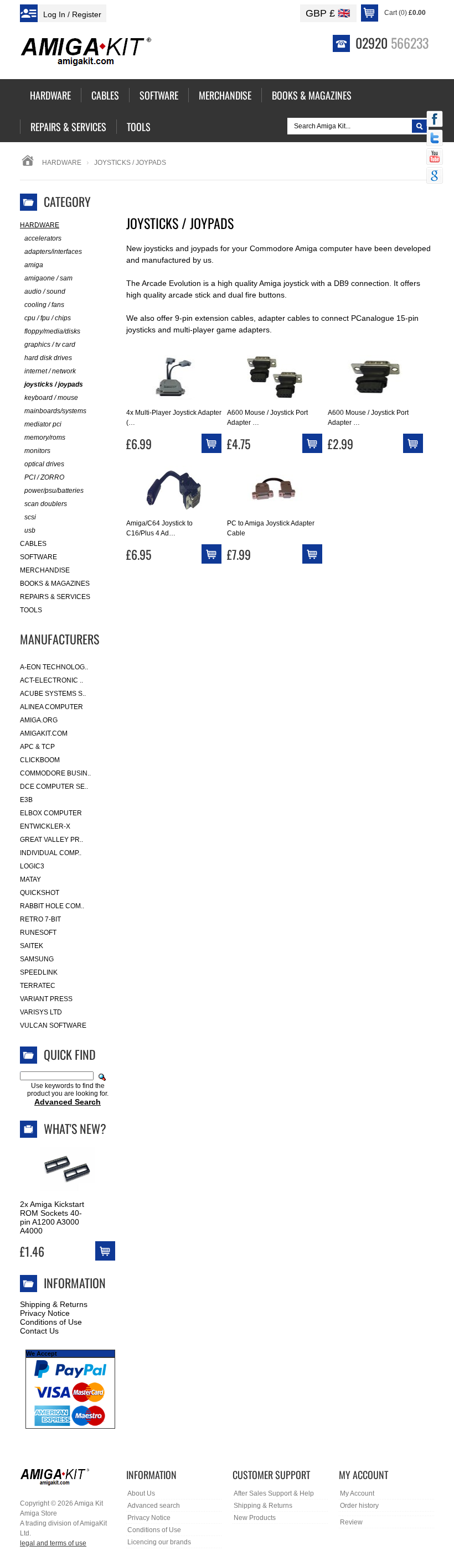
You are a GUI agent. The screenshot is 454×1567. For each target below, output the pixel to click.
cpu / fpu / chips (47, 318)
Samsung (37, 959)
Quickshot (39, 893)
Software (38, 557)
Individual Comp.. (50, 853)
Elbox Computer (51, 813)
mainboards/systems (55, 411)
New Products (255, 1518)
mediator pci (42, 424)
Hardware (61, 162)
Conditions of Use (51, 1322)
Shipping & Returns (53, 1304)
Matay (30, 879)
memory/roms (44, 437)
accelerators (42, 238)
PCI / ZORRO (44, 477)
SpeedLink (39, 972)
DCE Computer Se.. (54, 786)
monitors (37, 451)
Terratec (37, 986)
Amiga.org (39, 720)
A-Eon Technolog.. (54, 667)
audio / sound (44, 291)
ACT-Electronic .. (51, 680)
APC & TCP (37, 747)
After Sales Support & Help (274, 1493)
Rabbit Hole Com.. (52, 906)
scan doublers (45, 504)
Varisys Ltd (41, 1012)
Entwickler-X (45, 826)
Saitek (31, 946)
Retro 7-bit (40, 919)
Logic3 (32, 866)
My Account (357, 1493)
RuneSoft (38, 932)
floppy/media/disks (52, 331)
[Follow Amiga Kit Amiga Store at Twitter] (434, 138)
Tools (31, 610)
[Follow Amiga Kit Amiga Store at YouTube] (434, 157)
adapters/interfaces (53, 252)
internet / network (50, 371)
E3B (26, 800)
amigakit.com (44, 733)
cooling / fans (44, 305)
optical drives (44, 464)
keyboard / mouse (51, 398)
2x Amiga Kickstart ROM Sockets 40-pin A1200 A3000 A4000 (52, 1217)
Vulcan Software (53, 1025)
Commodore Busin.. (55, 773)
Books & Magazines (55, 583)
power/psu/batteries (54, 490)
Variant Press (46, 999)
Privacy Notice (45, 1313)
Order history (359, 1505)
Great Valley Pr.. (51, 840)
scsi (30, 517)
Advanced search (153, 1505)
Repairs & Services (55, 597)
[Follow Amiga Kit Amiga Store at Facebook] (434, 120)
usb (29, 530)
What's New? (75, 1128)
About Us (141, 1493)
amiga (33, 265)
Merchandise (45, 570)
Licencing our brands (159, 1542)
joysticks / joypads (53, 384)
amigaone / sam (48, 278)
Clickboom (40, 760)
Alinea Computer (51, 707)
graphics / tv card (49, 344)
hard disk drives (48, 358)
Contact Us (39, 1330)
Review (351, 1522)
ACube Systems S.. (53, 693)
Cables (33, 544)
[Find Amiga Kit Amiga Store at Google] (434, 176)
